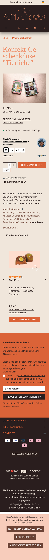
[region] (24, 88)
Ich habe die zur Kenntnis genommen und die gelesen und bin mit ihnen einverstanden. (26, 378)
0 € (6, 150)
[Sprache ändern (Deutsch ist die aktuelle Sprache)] (44, 2)
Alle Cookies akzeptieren (25, 545)
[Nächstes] (46, 280)
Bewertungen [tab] (9, 228)
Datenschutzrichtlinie (30, 365)
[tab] (24, 198)
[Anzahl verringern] (5, 165)
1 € (11, 150)
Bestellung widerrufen (24, 454)
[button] (24, 277)
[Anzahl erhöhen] (14, 165)
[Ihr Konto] (35, 28)
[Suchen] (19, 28)
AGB (40, 379)
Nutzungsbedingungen (14, 368)
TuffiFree (14, 280)
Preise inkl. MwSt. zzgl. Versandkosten (17, 121)
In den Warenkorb (32, 165)
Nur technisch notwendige (25, 529)
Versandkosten (20, 493)
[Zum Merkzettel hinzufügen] (35, 268)
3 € (17, 150)
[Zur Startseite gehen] (24, 14)
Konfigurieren (25, 537)
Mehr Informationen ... (24, 523)
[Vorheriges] (3, 280)
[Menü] (6, 28)
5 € (23, 150)
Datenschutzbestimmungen (31, 375)
